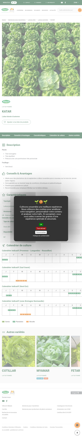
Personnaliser (41, 232)
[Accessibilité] (77, 432)
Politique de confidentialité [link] (41, 236)
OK (41, 224)
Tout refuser (41, 228)
